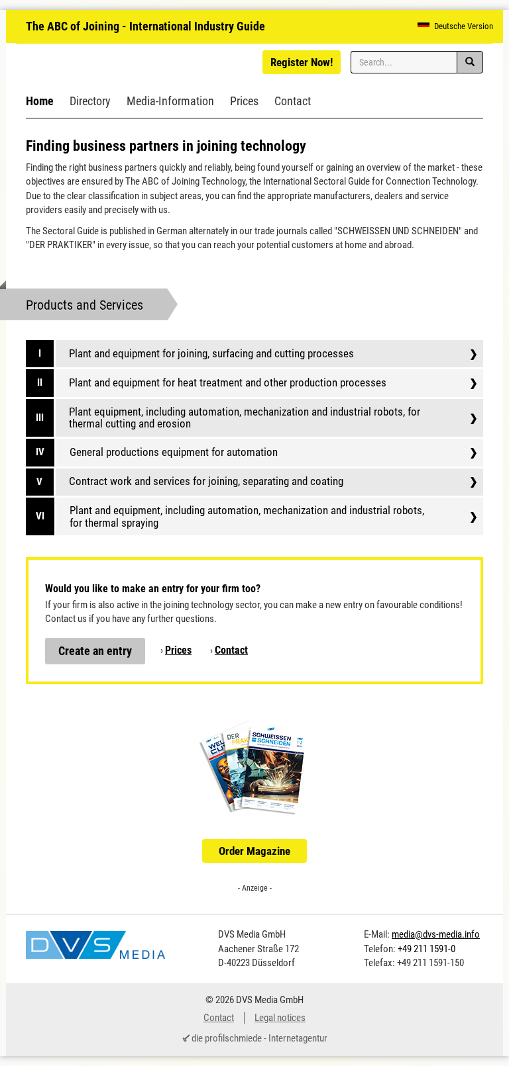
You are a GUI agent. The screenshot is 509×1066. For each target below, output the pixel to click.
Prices (244, 101)
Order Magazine (254, 851)
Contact (292, 101)
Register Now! (301, 62)
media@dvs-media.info (436, 934)
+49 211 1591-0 (426, 949)
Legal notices (280, 1018)
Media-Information (170, 101)
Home (40, 101)
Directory (90, 101)
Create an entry (95, 651)
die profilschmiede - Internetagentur (259, 1038)
